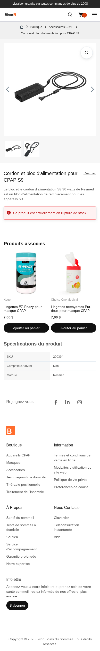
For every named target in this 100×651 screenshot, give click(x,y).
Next (92, 89)
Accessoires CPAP (61, 27)
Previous (7, 89)
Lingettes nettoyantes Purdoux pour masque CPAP (71, 309)
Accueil (22, 27)
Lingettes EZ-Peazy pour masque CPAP (23, 309)
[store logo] (10, 14)
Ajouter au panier (26, 328)
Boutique (36, 27)
